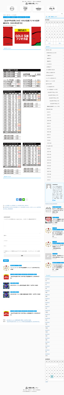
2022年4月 (47, 294)
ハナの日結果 (6, 205)
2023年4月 (47, 282)
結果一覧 (52, 8)
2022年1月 (47, 306)
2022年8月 (47, 286)
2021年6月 (47, 334)
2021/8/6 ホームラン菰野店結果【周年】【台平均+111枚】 (19, 320)
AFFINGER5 (39, 391)
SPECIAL (38, 8)
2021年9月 (47, 322)
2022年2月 (47, 302)
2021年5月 (47, 338)
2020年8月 (47, 353)
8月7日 (11, 207)
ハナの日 (30, 207)
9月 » (60, 43)
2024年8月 (47, 278)
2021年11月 (47, 314)
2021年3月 (47, 346)
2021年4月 (47, 342)
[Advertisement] (22, 59)
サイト (5, 245)
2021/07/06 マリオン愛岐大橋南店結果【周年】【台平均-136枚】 (25, 294)
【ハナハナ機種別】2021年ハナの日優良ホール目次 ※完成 (58, 221)
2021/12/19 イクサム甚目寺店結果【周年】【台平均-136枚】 (24, 285)
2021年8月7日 (7, 207)
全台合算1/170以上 (21, 205)
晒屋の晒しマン (33, 3)
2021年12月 (47, 310)
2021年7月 (47, 330)
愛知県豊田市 (10, 208)
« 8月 (46, 381)
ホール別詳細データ (13, 205)
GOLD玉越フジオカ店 (25, 207)
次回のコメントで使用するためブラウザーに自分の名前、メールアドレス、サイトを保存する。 (22, 252)
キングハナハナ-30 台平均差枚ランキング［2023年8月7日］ (58, 246)
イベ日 (25, 8)
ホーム (12, 8)
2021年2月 (47, 350)
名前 (5, 235)
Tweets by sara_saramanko (51, 203)
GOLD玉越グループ (16, 207)
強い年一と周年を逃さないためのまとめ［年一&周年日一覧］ (57, 210)
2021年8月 (47, 326)
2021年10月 (47, 318)
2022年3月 (47, 298)
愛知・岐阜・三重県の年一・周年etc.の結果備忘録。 (32, 389)
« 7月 (49, 43)
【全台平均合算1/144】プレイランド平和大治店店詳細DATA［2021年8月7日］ (23, 321)
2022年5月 (47, 290)
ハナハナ (34, 207)
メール (5, 240)
